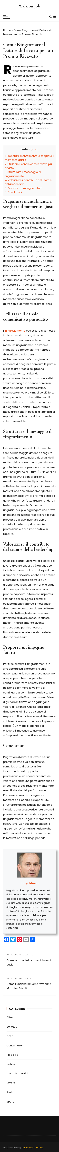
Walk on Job (29, 6)
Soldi (10, 1092)
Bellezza (12, 1027)
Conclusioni (13, 192)
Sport (10, 1102)
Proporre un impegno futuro (23, 188)
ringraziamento (15, 331)
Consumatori (15, 1045)
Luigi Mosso (29, 883)
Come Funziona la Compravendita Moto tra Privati (29, 986)
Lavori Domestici (17, 1073)
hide (34, 149)
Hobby (11, 1064)
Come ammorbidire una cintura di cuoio (29, 962)
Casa (10, 1036)
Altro (10, 1017)
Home (7, 30)
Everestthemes (33, 1147)
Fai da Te (12, 1055)
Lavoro (11, 1083)
